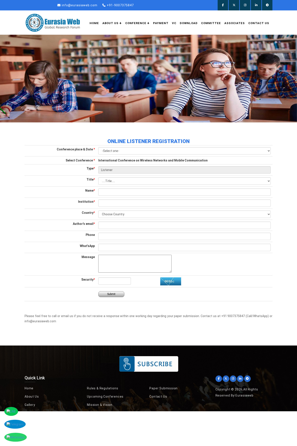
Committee (211, 23)
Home (94, 23)
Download (189, 23)
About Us (32, 396)
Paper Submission (163, 388)
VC (174, 23)
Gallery (30, 405)
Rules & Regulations (102, 388)
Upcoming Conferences (105, 396)
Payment (161, 23)
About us (110, 23)
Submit (111, 294)
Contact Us (258, 23)
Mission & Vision (99, 405)
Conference (135, 23)
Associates (234, 23)
